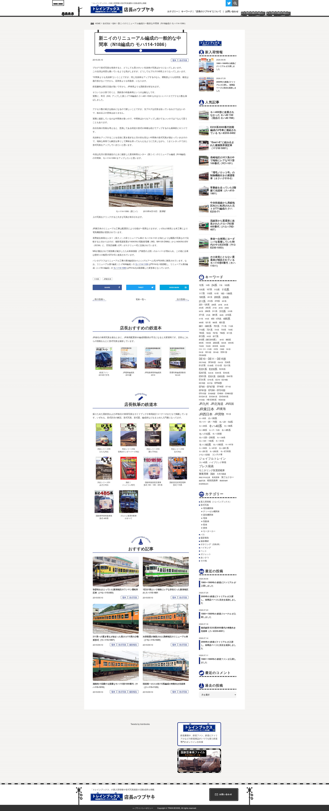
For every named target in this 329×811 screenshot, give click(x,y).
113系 (217, 289)
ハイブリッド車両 (217, 462)
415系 (228, 314)
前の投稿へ (100, 299)
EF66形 (220, 386)
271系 (215, 308)
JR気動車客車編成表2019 (153, 373)
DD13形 (208, 352)
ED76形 (202, 383)
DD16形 (215, 352)
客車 (205, 524)
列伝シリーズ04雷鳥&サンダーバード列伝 (128, 450)
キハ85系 (226, 430)
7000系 (201, 346)
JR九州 (204, 403)
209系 (226, 297)
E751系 (210, 379)
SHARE (107, 287)
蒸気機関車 (208, 514)
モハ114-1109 (141, 264)
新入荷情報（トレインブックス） (216, 501)
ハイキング (206, 547)
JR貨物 (219, 414)
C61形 (228, 349)
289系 (207, 311)
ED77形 (209, 383)
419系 (207, 318)
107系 (209, 289)
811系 (229, 332)
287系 (201, 311)
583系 (215, 322)
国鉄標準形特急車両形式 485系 (104, 516)
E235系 (222, 369)
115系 (96, 279)
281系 (221, 308)
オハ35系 (202, 418)
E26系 (227, 362)
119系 (209, 293)
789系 (222, 332)
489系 (201, 322)
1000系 (208, 342)
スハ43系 (203, 462)
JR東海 (221, 408)
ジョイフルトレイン (212, 458)
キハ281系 (203, 451)
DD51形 (224, 352)
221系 (224, 301)
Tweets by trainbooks (140, 724)
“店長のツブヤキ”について (208, 11)
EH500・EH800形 (225, 393)
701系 (216, 326)
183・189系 (226, 293)
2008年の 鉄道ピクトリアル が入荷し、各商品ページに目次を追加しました (218, 645)
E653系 (221, 376)
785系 (208, 333)
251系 (226, 304)
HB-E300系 (211, 399)
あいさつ (205, 557)
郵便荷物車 (224, 480)
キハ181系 (220, 440)
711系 (223, 326)
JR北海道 (217, 403)
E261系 (210, 373)
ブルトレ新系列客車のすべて (128, 516)
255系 (208, 307)
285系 (227, 308)
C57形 (216, 349)
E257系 (202, 372)
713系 (230, 326)
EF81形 (202, 390)
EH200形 (211, 393)
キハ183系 (205, 444)
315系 (230, 311)
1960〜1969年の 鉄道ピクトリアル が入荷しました (226, 66)
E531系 (211, 376)
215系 (217, 300)
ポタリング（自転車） (211, 544)
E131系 (218, 365)
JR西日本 (205, 414)
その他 (204, 560)
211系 (202, 301)
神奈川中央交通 (204, 477)
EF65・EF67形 (207, 386)
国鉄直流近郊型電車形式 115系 (178, 483)
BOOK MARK (178, 287)
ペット (204, 550)
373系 (208, 315)
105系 (202, 289)
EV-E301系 (203, 396)
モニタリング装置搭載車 (212, 470)
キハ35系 (203, 425)
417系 (201, 318)
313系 (222, 311)
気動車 (206, 521)
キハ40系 (215, 425)
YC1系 (228, 414)
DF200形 (212, 362)
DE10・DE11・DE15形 (212, 359)
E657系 (229, 376)
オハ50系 (212, 418)
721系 (209, 329)
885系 (201, 342)
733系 (223, 329)
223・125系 (204, 304)
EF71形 (228, 386)
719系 (202, 329)
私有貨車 (215, 477)
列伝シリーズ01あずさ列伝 (104, 483)
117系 (202, 293)
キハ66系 (203, 429)
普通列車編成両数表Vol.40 (178, 373)
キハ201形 (213, 448)
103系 (227, 285)
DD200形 (202, 355)
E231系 (203, 369)
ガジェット (206, 554)
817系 (215, 336)
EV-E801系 (213, 396)
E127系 (202, 365)
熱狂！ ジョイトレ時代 (128, 483)
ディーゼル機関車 (211, 511)
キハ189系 (203, 448)
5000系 (223, 343)
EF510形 (202, 393)
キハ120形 (217, 433)
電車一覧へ (141, 299)
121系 (216, 293)
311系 (214, 311)
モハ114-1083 (119, 267)
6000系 (231, 342)
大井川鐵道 (221, 473)
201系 (209, 297)
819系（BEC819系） (208, 339)
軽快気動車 (212, 480)
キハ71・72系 (214, 430)
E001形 (220, 362)
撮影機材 (205, 541)
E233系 (213, 369)
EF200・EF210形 (216, 390)
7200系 (208, 346)
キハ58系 (228, 425)
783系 (201, 332)
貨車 (205, 527)
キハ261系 (224, 448)
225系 (214, 304)
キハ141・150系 (206, 440)
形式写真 (183, 60)
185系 (202, 297)
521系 (208, 322)
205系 (217, 297)
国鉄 (212, 473)
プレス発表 (206, 466)
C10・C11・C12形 (205, 349)
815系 (209, 336)
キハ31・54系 (226, 421)
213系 (210, 300)
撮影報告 (133, 644)
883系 (228, 339)
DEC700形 (202, 362)
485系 (226, 318)
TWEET (140, 287)
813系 (202, 336)
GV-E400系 (223, 396)
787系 (215, 332)
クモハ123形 (204, 454)
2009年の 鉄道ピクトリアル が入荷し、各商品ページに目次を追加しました (218, 599)
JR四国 (229, 404)
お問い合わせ (231, 11)
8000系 (215, 346)
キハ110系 (204, 434)
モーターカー (209, 531)
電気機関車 (208, 508)
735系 (230, 329)
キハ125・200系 (207, 437)
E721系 (202, 379)
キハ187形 (229, 444)
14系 (208, 285)
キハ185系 (218, 444)
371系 (201, 314)
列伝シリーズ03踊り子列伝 (153, 450)
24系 (214, 285)
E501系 (202, 376)
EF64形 (218, 382)
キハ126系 (221, 437)
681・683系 (205, 326)
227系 (220, 304)
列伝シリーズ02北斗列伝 (177, 450)
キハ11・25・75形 (208, 421)
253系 (201, 307)
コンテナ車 (217, 454)
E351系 (218, 372)
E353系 (226, 372)
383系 (221, 315)
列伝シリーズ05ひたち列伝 (104, 450)
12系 (201, 285)
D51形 (201, 352)
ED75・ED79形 (221, 379)
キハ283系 (214, 451)
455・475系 (216, 318)
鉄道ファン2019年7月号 (104, 373)
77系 (220, 285)
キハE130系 (225, 451)
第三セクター (227, 477)
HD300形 (221, 399)
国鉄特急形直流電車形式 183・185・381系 (153, 483)
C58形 (222, 349)
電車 (174, 60)
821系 (222, 339)
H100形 (202, 399)
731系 (216, 329)
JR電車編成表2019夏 (128, 373)
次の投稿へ (182, 299)
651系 (222, 322)
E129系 (210, 365)
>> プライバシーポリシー (142, 808)
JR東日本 (107, 279)
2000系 (216, 342)
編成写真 (202, 480)
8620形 (222, 346)
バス (203, 534)
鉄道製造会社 (203, 484)
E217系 (227, 365)
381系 (214, 314)
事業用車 (203, 473)
